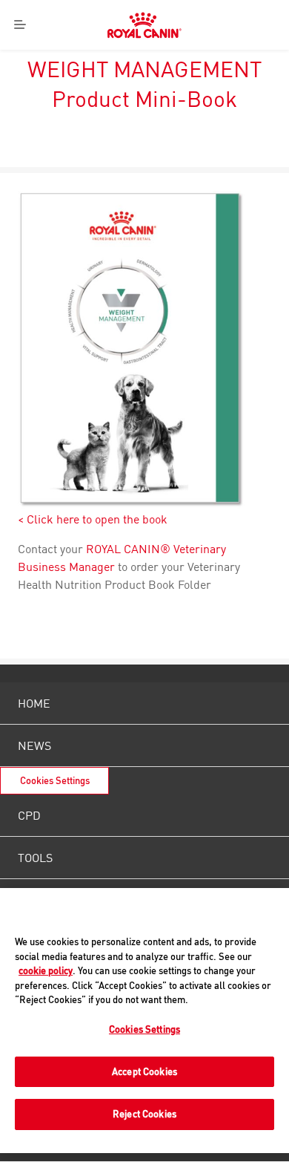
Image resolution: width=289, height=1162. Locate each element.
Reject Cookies (144, 1113)
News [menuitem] (34, 745)
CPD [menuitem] (29, 815)
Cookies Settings (55, 780)
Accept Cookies (144, 1071)
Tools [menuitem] (35, 857)
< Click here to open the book (92, 519)
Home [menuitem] (34, 703)
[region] (144, 1021)
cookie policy (46, 970)
